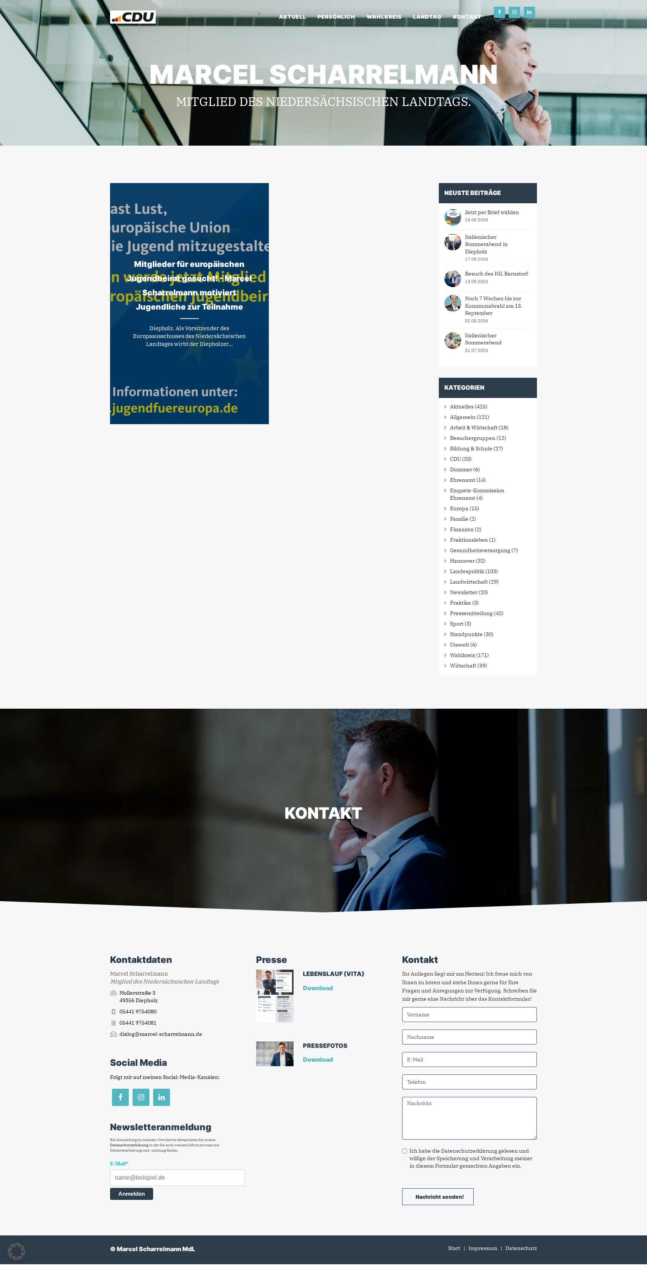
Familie (459, 519)
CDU (455, 459)
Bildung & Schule (471, 448)
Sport (457, 623)
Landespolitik (467, 571)
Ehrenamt (462, 480)
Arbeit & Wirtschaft (474, 427)
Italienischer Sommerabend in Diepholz (486, 244)
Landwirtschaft (469, 581)
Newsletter (463, 592)
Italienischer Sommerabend (483, 339)
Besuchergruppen (472, 438)
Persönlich (336, 16)
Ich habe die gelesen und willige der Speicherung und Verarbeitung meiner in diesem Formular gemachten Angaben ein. (471, 1158)
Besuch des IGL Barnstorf (496, 273)
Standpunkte (466, 634)
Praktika (460, 602)
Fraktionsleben (469, 539)
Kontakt (467, 16)
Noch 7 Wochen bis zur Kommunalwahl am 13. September (493, 305)
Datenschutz (521, 1248)
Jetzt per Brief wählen (492, 212)
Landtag (427, 16)
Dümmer (461, 469)
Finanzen (462, 529)
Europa (459, 508)
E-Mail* (119, 1164)
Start (454, 1248)
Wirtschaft (463, 665)
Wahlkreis (384, 16)
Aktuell (292, 16)
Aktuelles (462, 406)
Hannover (462, 560)
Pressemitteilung (471, 613)
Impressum (482, 1248)
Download (318, 988)
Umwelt (459, 644)
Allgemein (463, 417)
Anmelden (131, 1194)
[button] (16, 1251)
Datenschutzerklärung (129, 1145)
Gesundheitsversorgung (480, 550)
